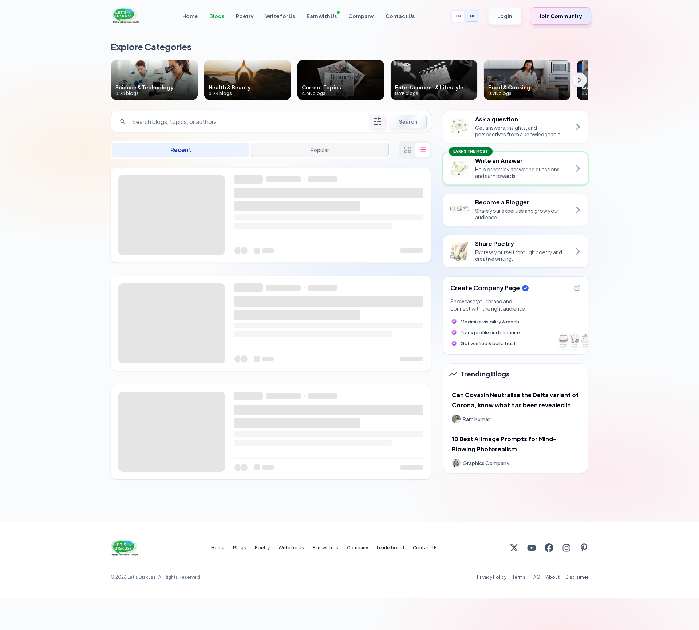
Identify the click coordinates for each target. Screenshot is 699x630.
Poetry (245, 16)
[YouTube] (531, 547)
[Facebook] (549, 547)
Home (190, 16)
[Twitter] (514, 547)
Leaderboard (390, 547)
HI (472, 15)
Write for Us (280, 16)
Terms (518, 577)
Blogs (216, 16)
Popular (320, 150)
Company (361, 16)
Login (504, 16)
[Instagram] (566, 547)
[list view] (422, 150)
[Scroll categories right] (579, 80)
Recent (180, 149)
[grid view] (407, 150)
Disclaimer (576, 577)
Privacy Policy (491, 577)
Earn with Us (322, 16)
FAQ (535, 577)
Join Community (560, 16)
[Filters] (378, 121)
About (553, 577)
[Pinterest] (584, 547)
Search (408, 121)
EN (458, 15)
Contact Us (400, 16)
